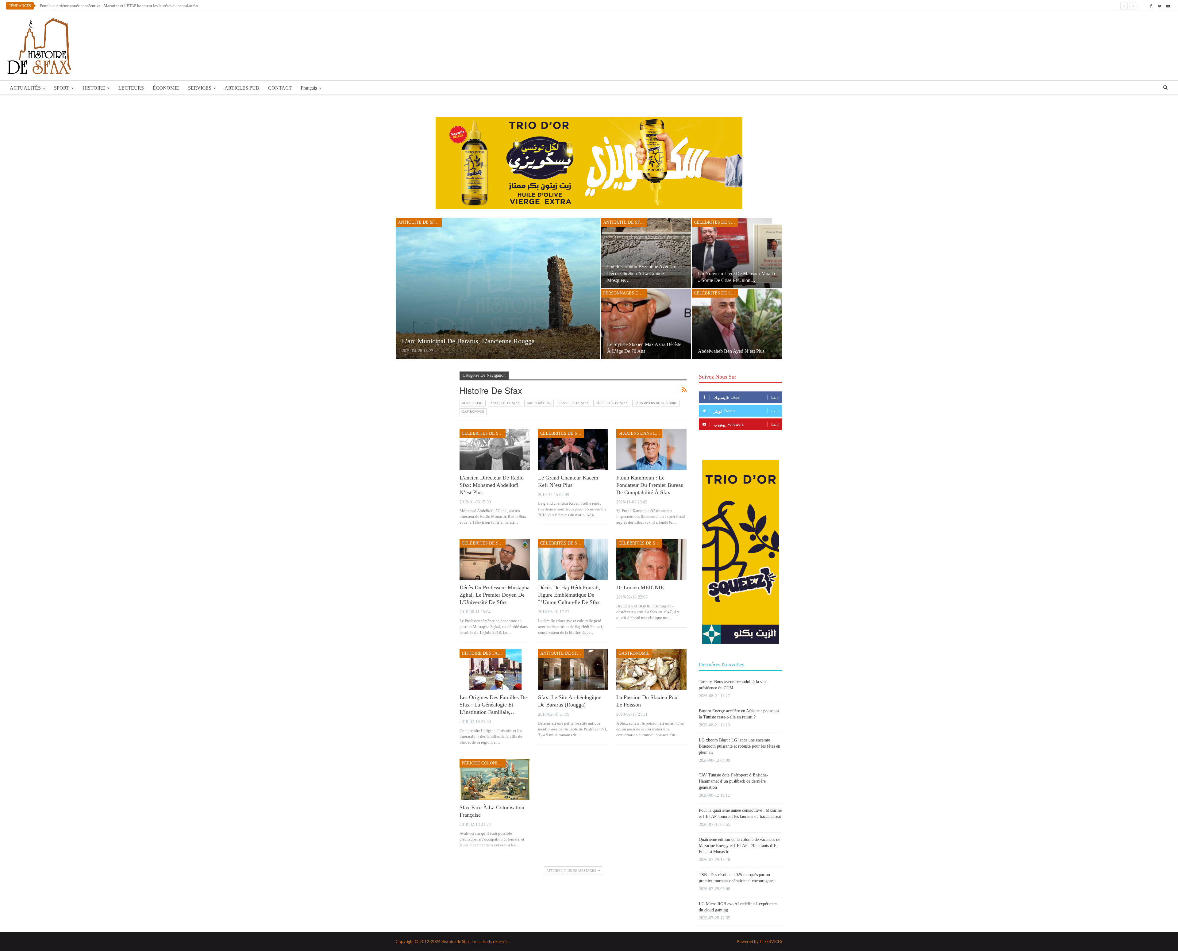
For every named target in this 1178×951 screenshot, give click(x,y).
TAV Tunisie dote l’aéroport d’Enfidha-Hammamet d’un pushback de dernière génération (733, 781)
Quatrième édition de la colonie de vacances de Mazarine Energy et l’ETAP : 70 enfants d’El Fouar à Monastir (739, 845)
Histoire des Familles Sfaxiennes (484, 653)
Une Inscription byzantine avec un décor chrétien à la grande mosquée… (641, 273)
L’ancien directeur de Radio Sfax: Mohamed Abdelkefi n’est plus (492, 485)
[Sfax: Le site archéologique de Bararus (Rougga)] (573, 669)
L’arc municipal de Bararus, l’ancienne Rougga (468, 341)
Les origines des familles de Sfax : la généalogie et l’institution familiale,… (493, 704)
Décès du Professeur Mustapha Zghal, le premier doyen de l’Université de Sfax (494, 594)
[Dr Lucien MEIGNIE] (651, 559)
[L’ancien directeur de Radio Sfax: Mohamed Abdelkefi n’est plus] (495, 449)
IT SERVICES (771, 941)
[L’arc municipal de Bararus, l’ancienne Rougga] (498, 289)
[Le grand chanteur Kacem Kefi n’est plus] (573, 449)
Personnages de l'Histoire (625, 293)
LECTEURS (131, 87)
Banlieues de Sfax (573, 403)
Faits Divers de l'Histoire (656, 403)
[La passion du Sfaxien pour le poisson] (651, 669)
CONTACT (280, 87)
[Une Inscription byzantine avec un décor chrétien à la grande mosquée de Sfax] (646, 253)
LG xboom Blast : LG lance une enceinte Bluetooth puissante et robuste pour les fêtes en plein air (739, 746)
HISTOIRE (94, 87)
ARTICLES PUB (242, 87)
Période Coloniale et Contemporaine (484, 763)
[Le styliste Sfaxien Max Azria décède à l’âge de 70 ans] (646, 324)
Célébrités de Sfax (716, 222)
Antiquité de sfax (419, 222)
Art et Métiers (539, 403)
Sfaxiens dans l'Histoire (640, 433)
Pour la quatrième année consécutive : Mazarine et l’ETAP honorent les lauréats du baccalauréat (119, 5)
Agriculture (472, 403)
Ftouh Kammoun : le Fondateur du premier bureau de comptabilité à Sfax (649, 485)
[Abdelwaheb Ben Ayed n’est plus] (737, 324)
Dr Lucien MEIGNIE (640, 587)
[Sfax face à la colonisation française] (495, 779)
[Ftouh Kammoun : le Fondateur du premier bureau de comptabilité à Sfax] (651, 449)
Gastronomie (473, 411)
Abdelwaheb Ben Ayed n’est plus (731, 351)
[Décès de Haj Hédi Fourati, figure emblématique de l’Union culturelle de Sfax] (573, 559)
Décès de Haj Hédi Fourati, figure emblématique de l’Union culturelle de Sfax (569, 594)
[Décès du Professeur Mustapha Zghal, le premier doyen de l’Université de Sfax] (495, 559)
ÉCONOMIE (166, 87)
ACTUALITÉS (25, 87)
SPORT (61, 87)
